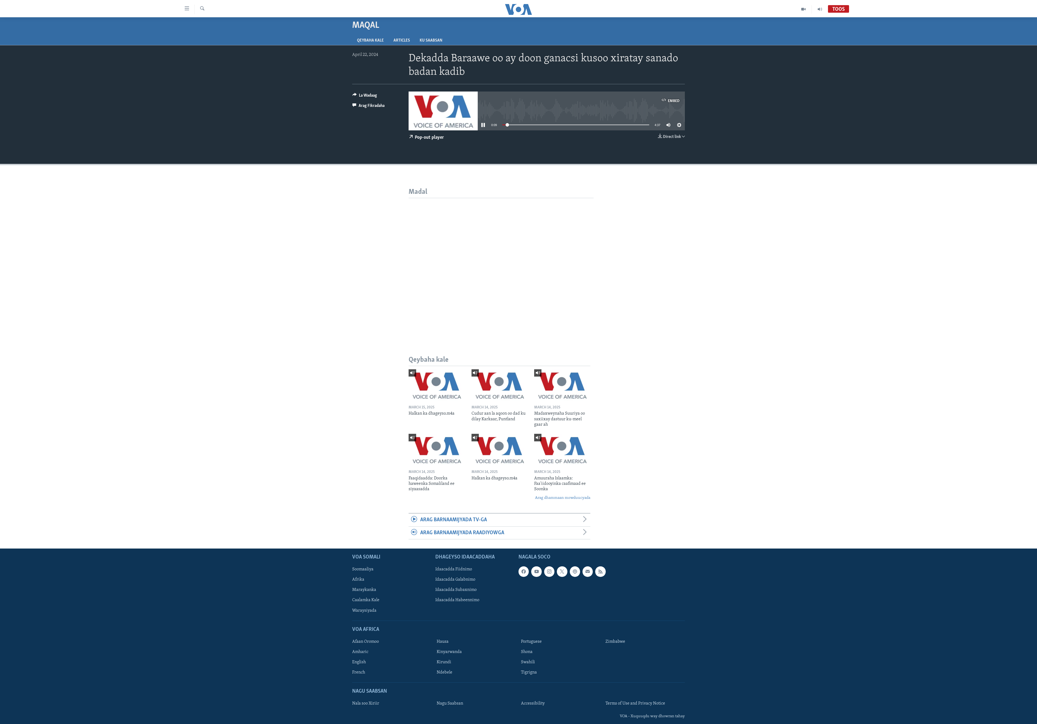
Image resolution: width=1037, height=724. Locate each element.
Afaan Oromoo (365, 642)
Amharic (360, 652)
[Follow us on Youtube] (536, 571)
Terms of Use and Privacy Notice (635, 703)
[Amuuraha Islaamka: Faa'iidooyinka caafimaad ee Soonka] (562, 449)
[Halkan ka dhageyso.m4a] (437, 385)
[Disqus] (501, 265)
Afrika (358, 579)
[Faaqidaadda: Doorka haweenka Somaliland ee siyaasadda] (437, 449)
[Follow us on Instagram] (549, 571)
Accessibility (533, 703)
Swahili (528, 662)
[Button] (364, 97)
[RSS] (600, 571)
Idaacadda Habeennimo (457, 600)
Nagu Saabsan (450, 703)
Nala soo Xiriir (365, 703)
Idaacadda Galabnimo (455, 579)
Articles (401, 40)
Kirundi (444, 662)
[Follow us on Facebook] (523, 571)
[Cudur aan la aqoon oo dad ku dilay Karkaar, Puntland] (500, 385)
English (359, 662)
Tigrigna (529, 672)
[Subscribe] (588, 571)
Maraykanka (364, 590)
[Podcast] (575, 571)
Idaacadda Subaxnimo (456, 590)
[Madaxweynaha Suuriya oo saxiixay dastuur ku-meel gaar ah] (562, 385)
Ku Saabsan (431, 40)
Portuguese (531, 642)
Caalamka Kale (365, 600)
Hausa (443, 642)
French (358, 672)
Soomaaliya (362, 569)
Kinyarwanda (449, 652)
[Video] (803, 9)
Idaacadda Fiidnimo (453, 569)
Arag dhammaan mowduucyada (562, 498)
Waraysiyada (364, 610)
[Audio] (820, 9)
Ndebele (444, 672)
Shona (527, 652)
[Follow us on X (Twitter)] (562, 571)
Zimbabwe (615, 642)
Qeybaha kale (370, 40)
